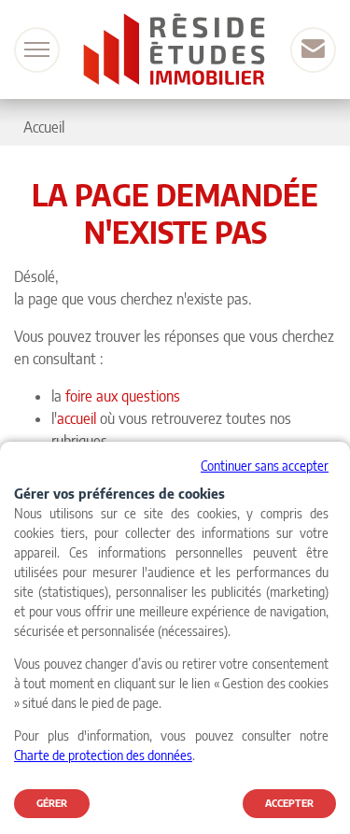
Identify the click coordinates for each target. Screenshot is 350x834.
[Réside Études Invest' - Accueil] (175, 49)
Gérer (51, 803)
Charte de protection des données (103, 755)
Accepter (289, 803)
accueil (76, 418)
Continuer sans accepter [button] (265, 466)
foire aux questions (122, 396)
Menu (37, 50)
